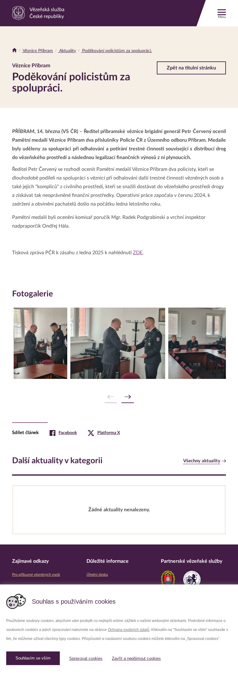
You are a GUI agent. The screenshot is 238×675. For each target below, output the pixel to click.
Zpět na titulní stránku (191, 67)
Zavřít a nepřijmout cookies (136, 658)
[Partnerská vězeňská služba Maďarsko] (191, 579)
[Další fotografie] (127, 397)
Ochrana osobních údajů (128, 630)
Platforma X (108, 433)
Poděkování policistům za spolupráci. (116, 51)
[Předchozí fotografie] (110, 397)
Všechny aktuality (201, 461)
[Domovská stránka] (14, 51)
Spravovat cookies (86, 658)
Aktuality (67, 51)
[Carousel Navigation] (119, 397)
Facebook (68, 433)
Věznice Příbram (37, 51)
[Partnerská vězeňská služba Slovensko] (168, 579)
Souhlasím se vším (33, 658)
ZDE (138, 252)
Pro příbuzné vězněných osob (36, 574)
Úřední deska (97, 574)
